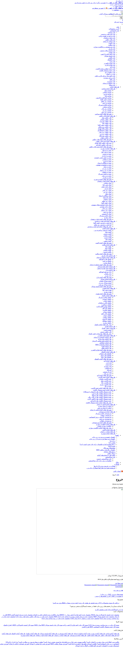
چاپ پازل (112, 61)
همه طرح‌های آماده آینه (104, 375)
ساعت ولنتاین (107, 92)
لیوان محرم (107, 217)
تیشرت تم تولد (106, 150)
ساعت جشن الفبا (105, 99)
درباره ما (112, 441)
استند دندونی (107, 330)
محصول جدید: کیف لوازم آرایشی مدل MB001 (75, 615)
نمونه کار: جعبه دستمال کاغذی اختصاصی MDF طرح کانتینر (100, 627)
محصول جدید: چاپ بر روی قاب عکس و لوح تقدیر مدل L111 (35, 616)
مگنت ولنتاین (107, 250)
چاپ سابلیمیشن (110, 457)
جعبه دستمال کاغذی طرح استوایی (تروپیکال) (97, 392)
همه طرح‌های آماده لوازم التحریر (101, 350)
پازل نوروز (108, 275)
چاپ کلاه (112, 79)
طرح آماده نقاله (106, 348)
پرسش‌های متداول (109, 451)
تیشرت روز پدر (106, 168)
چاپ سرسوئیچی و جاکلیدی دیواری (104, 47)
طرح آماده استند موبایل (108, 279)
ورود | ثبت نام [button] (118, 22)
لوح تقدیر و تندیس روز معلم (102, 225)
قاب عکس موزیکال (105, 136)
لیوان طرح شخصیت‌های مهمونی (101, 205)
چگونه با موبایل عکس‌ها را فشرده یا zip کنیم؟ (82, 644)
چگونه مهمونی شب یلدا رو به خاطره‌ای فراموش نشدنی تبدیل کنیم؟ (64, 642)
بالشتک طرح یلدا (106, 357)
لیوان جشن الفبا (106, 203)
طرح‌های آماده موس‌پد (108, 433)
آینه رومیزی (107, 366)
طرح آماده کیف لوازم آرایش (106, 266)
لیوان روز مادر (106, 190)
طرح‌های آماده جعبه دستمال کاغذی (104, 390)
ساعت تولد (107, 90)
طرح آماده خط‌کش (105, 343)
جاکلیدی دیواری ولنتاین (104, 426)
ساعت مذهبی (107, 107)
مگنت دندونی (107, 252)
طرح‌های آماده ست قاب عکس (105, 141)
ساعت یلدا (108, 96)
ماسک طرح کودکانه (105, 259)
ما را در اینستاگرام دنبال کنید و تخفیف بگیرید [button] (109, 609)
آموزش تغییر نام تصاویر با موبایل (40, 644)
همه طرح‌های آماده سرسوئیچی (101, 422)
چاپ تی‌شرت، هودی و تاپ (107, 36)
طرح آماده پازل (110, 270)
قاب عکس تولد (106, 118)
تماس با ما (112, 442)
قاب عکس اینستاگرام (104, 130)
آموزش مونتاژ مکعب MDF (58, 644)
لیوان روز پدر (107, 192)
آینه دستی (108, 364)
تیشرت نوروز (107, 161)
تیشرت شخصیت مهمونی (103, 165)
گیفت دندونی (107, 234)
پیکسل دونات (107, 312)
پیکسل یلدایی (107, 301)
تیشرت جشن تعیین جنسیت (102, 157)
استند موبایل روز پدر (105, 283)
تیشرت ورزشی (106, 176)
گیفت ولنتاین (107, 235)
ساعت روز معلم (106, 101)
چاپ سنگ (112, 85)
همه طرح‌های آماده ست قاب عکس (100, 147)
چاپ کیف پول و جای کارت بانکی (105, 76)
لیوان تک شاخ (107, 197)
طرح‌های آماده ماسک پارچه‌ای (105, 257)
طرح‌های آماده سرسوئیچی (107, 412)
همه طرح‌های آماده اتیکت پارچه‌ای (100, 410)
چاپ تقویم (112, 52)
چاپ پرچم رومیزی (109, 78)
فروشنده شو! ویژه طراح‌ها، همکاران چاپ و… (100, 468)
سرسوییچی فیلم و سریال (103, 413)
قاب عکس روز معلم (104, 127)
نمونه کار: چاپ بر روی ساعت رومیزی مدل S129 (103, 625)
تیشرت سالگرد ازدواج (104, 163)
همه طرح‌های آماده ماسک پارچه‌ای (100, 265)
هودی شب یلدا (106, 290)
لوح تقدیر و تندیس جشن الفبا (102, 223)
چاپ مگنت (111, 45)
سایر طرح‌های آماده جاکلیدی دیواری (100, 428)
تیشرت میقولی (106, 172)
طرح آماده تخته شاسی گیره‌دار (101, 341)
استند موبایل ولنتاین (105, 281)
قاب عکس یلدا (106, 123)
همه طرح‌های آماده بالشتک (103, 359)
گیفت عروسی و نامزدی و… (102, 230)
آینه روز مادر (107, 373)
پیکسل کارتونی (106, 319)
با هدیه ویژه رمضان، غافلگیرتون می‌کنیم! (66, 603)
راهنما (117, 435)
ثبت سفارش (119, 583)
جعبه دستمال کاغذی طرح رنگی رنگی (99, 397)
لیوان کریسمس (106, 214)
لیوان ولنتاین (107, 183)
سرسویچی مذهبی (105, 415)
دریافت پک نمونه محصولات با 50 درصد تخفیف (104, 603)
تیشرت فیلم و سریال (104, 174)
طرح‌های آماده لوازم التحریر (106, 335)
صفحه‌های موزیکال (109, 448)
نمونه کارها (111, 446)
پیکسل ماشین (107, 317)
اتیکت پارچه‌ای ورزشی (104, 408)
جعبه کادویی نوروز (105, 384)
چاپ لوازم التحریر (109, 63)
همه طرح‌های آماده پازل (103, 277)
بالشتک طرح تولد (106, 355)
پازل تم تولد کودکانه (105, 272)
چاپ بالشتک (111, 59)
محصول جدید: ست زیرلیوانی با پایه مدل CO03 (84, 618)
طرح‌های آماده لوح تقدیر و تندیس (105, 221)
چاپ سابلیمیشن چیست (104, 459)
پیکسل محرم (107, 323)
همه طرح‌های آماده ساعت (103, 114)
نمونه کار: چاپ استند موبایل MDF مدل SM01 (48, 625)
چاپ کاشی (111, 58)
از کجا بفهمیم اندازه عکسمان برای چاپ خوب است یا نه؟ (97, 444)
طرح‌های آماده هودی (108, 288)
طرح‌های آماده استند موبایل (48, 633)
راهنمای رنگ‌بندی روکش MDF (105, 450)
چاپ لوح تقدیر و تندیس (108, 34)
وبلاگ (117, 462)
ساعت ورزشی (106, 103)
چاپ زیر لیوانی (110, 74)
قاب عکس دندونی (105, 332)
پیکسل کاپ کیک (106, 314)
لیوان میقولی (107, 199)
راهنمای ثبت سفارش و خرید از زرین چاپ (102, 439)
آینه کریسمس (107, 372)
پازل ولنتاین (107, 274)
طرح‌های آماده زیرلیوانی (107, 432)
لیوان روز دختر (106, 208)
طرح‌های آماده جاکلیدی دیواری (105, 424)
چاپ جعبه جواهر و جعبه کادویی (105, 69)
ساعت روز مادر (106, 108)
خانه (117, 27)
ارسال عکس (111, 453)
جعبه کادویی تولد (106, 381)
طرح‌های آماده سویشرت (65, 633)
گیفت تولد (108, 232)
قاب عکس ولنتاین (105, 119)
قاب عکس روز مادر (105, 132)
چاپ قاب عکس (110, 39)
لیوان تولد (108, 194)
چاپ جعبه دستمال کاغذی (107, 70)
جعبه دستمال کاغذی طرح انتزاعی (100, 401)
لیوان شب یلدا (107, 185)
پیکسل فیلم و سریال (104, 297)
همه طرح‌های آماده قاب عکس (101, 139)
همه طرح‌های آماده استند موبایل (101, 286)
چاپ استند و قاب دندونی (107, 50)
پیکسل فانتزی (107, 310)
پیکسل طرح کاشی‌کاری (103, 306)
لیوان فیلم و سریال (105, 216)
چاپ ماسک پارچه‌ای (109, 83)
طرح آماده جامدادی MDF (103, 344)
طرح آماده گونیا (106, 346)
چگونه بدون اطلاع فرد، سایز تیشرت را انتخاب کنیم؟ (102, 642)
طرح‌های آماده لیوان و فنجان (106, 181)
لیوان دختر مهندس (105, 206)
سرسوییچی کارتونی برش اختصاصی (100, 417)
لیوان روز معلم (106, 201)
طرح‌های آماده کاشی (108, 430)
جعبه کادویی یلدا (106, 383)
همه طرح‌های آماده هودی (103, 294)
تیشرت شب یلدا (106, 152)
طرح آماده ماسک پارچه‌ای (82, 633)
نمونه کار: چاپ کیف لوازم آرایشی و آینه (75, 625)
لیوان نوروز (107, 188)
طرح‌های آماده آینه (109, 361)
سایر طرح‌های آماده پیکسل (102, 324)
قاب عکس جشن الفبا (104, 125)
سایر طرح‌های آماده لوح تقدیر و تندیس (99, 226)
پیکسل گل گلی (106, 308)
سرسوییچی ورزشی (105, 419)
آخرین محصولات (114, 29)
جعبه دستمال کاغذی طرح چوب (101, 393)
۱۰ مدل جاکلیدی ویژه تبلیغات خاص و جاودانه (49, 615)
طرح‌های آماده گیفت (108, 228)
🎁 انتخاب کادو (118, 471)
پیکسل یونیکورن (106, 304)
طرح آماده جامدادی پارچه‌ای (102, 337)
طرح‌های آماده (114, 87)
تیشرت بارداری (106, 156)
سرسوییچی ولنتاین (105, 421)
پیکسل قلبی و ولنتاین (104, 303)
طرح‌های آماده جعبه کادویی (106, 377)
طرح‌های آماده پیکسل (108, 295)
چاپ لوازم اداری (110, 65)
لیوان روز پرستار (106, 210)
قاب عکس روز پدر (105, 134)
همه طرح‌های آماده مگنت (103, 254)
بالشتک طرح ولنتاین (105, 353)
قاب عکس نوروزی (105, 121)
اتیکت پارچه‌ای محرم (104, 406)
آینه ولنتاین (108, 368)
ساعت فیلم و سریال (104, 105)
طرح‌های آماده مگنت (108, 245)
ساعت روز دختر (106, 112)
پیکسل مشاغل (106, 321)
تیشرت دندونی (106, 154)
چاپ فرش (111, 49)
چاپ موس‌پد (111, 81)
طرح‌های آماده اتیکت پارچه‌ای (106, 404)
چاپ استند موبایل (109, 56)
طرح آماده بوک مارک (104, 339)
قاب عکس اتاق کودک (104, 128)
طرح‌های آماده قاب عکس (107, 116)
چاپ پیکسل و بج (110, 72)
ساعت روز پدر (106, 110)
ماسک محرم (107, 263)
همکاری (116, 464)
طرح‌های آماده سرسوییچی (78, 635)
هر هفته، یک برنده (84, 603)
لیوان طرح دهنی (106, 186)
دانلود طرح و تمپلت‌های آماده (106, 455)
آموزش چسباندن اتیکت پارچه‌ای (19, 644)
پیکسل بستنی (107, 315)
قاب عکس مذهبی (105, 137)
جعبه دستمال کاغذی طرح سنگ (101, 395)
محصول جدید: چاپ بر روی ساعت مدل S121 (56, 618)
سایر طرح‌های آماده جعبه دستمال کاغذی (98, 402)
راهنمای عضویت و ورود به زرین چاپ (103, 437)
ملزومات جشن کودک (108, 328)
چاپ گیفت (111, 43)
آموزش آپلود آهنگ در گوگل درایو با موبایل (88, 646)
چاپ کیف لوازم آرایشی (108, 54)
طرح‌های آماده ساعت (108, 88)
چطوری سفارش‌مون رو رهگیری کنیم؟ (30, 642)
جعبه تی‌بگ (108, 386)
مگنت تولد (108, 248)
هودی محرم (107, 292)
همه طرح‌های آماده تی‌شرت (102, 179)
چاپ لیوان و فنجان (109, 38)
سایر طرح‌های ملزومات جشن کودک (100, 333)
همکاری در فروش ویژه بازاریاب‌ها (104, 466)
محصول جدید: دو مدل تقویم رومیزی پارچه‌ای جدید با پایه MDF (73, 616)
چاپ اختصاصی (114, 30)
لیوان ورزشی (107, 212)
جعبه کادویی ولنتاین (105, 379)
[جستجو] (121, 18)
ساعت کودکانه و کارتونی (103, 98)
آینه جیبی (108, 363)
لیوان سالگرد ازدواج (105, 196)
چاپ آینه (112, 67)
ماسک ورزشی (106, 261)
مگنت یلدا (108, 246)
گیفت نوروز (107, 237)
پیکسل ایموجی (106, 299)
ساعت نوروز (107, 94)
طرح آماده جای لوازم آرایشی (106, 268)
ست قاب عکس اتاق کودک (103, 143)
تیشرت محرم (107, 177)
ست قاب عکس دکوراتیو (103, 145)
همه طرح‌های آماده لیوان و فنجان (100, 219)
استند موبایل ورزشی (104, 284)
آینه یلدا (109, 370)
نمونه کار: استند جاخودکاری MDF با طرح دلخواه (19, 625)
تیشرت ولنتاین (106, 159)
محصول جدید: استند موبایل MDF (103, 616)
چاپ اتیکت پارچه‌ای (109, 41)
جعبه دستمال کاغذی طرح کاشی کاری (99, 399)
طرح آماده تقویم (110, 326)
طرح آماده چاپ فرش (108, 255)
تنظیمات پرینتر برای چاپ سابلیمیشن (99, 461)
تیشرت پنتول (107, 167)
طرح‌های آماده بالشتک (108, 352)
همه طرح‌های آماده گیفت (103, 243)
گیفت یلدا (108, 239)
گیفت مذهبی (107, 241)
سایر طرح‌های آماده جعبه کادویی (101, 388)
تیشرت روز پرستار (105, 170)
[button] (122, 20)
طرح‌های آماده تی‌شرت (108, 148)
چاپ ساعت (111, 32)
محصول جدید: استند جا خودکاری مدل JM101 (105, 615)
